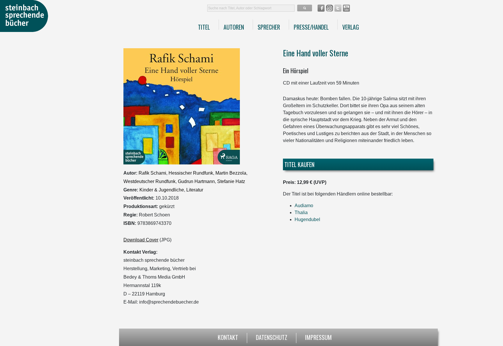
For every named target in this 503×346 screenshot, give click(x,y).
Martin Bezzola (230, 173)
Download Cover (140, 239)
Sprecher (269, 27)
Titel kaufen (299, 164)
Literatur (194, 189)
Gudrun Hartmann (196, 181)
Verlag (350, 27)
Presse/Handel (311, 27)
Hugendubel (307, 219)
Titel (204, 27)
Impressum (318, 336)
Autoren (234, 27)
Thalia (301, 212)
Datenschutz (271, 336)
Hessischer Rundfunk (191, 173)
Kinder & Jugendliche (161, 189)
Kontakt (228, 336)
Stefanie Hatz (231, 181)
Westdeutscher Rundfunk (149, 181)
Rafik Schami (152, 173)
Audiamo (304, 205)
